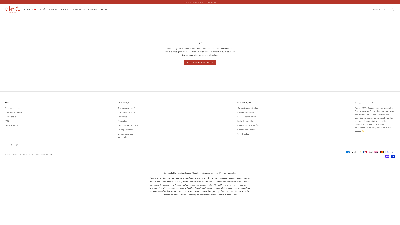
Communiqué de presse (128, 125)
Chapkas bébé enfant (246, 129)
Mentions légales (184, 173)
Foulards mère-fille (245, 121)
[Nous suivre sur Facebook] (6, 145)
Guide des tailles (12, 116)
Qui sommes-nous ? (126, 108)
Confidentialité (170, 173)
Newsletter (122, 121)
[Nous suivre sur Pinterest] (17, 145)
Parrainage (122, 116)
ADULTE (64, 9)
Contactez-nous (11, 125)
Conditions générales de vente (205, 173)
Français (375, 9)
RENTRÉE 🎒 (30, 9)
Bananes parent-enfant (246, 116)
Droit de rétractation (227, 173)
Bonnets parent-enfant (246, 112)
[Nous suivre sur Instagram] (11, 145)
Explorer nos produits (200, 62)
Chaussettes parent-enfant (248, 125)
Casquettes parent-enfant (247, 108)
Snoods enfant (243, 133)
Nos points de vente (126, 112)
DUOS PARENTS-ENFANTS (85, 9)
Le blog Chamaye (125, 129)
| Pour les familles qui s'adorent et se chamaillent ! (35, 154)
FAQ (7, 121)
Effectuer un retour (13, 108)
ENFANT (53, 9)
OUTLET (105, 9)
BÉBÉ (42, 9)
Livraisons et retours (13, 112)
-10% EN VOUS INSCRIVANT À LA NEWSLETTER (200, 2)
